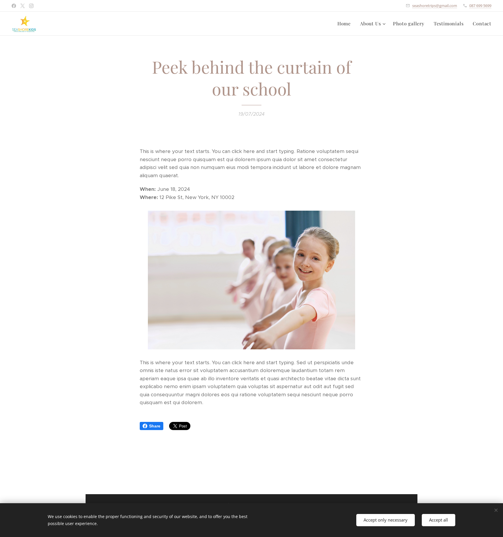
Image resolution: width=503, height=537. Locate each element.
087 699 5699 (480, 5)
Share (154, 426)
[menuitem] (345, 23)
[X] (22, 6)
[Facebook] (13, 6)
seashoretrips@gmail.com (434, 5)
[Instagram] (31, 6)
